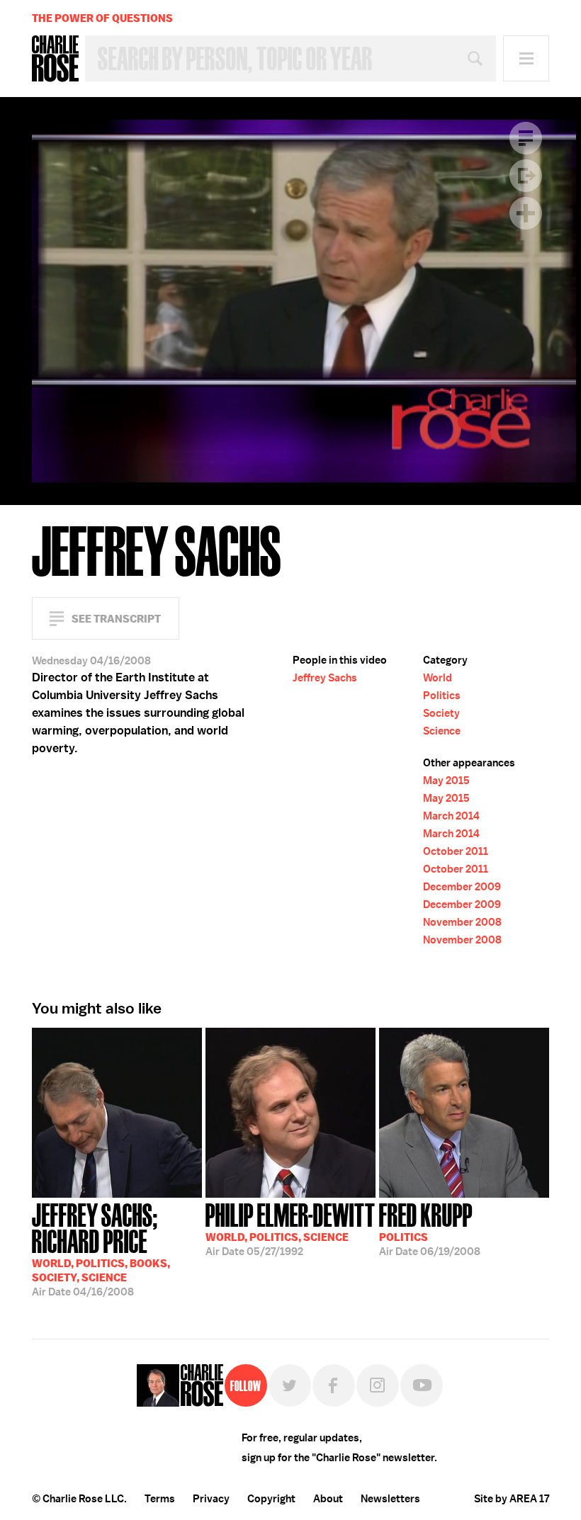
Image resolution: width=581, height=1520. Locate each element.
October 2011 (455, 851)
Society (441, 713)
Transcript (525, 138)
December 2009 (462, 887)
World (437, 678)
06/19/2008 (429, 1228)
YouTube (421, 1385)
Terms (160, 1499)
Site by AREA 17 (511, 1499)
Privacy (211, 1499)
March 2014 (451, 816)
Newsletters (390, 1499)
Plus (525, 213)
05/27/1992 (290, 1228)
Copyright (271, 1499)
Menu (526, 58)
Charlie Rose (55, 58)
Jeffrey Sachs (325, 678)
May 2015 (446, 780)
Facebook (333, 1385)
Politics (442, 695)
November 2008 (462, 922)
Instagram (377, 1385)
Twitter (290, 1385)
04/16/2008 (101, 1248)
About (328, 1499)
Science (442, 731)
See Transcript (116, 618)
